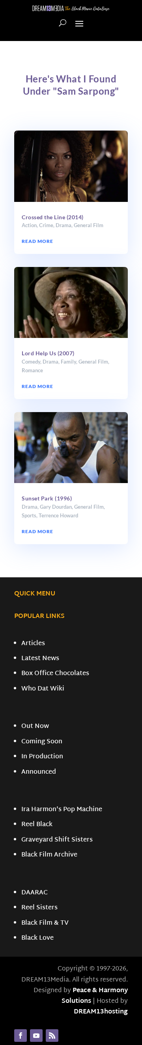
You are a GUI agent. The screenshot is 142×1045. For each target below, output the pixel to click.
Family (68, 361)
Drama (63, 225)
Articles (33, 643)
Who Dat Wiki (42, 689)
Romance (32, 370)
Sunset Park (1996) (47, 498)
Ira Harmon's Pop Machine (61, 809)
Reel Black (36, 824)
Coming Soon (41, 742)
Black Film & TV (45, 923)
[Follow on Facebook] (20, 1035)
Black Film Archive (49, 855)
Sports (29, 515)
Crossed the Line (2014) (53, 217)
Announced (38, 772)
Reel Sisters (39, 908)
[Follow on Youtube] (36, 1035)
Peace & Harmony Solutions (95, 996)
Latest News (40, 658)
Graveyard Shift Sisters (57, 840)
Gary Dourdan (56, 507)
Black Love (37, 938)
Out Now (35, 726)
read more (37, 241)
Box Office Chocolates (55, 673)
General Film (88, 225)
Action (29, 225)
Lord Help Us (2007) (48, 353)
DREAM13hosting (101, 1012)
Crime (46, 225)
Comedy (31, 361)
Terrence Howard (58, 515)
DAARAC (34, 893)
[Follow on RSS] (52, 1035)
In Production (42, 757)
